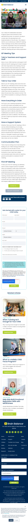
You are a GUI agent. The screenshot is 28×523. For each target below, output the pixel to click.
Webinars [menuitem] (10, 448)
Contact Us (13, 186)
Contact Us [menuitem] (24, 445)
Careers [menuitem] (23, 439)
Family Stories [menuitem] (11, 451)
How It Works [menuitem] (11, 436)
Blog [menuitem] (22, 442)
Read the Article (8, 332)
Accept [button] (11, 520)
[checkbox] (14, 250)
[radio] (14, 249)
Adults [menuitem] (2, 445)
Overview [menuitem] (3, 439)
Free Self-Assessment (13, 191)
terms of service (11, 276)
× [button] (25, 506)
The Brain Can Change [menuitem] (13, 442)
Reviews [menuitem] (3, 448)
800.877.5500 (6, 1)
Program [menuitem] (10, 439)
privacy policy (20, 275)
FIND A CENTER (14, 1)
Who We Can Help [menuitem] (12, 445)
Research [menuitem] (3, 451)
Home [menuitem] (2, 436)
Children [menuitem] (3, 442)
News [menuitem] (22, 436)
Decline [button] (16, 520)
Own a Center (23, 1)
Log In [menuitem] (22, 448)
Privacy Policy (6, 513)
